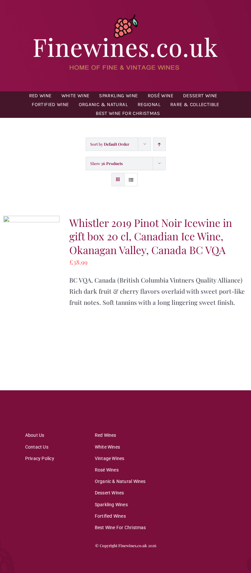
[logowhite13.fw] (125, 16)
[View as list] (131, 179)
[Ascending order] (159, 144)
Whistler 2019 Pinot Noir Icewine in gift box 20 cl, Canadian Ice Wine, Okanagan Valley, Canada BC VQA (150, 236)
